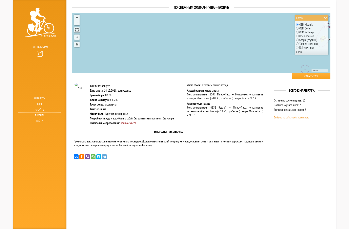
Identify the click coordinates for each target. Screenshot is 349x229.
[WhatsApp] (93, 156)
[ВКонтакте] (76, 156)
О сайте (40, 109)
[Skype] (98, 156)
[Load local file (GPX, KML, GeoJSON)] (77, 44)
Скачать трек (311, 76)
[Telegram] (104, 156)
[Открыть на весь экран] (77, 29)
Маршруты (39, 98)
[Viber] (87, 156)
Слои (299, 52)
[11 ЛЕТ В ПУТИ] (39, 42)
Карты (299, 18)
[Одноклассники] (81, 156)
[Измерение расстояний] (77, 37)
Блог (39, 104)
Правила (39, 115)
